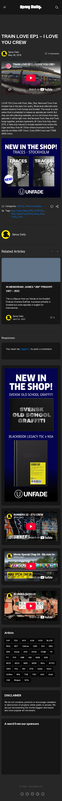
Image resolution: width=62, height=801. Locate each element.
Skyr (42, 214)
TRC (34, 674)
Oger (19, 214)
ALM (32, 640)
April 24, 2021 (19, 319)
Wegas (17, 680)
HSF (30, 211)
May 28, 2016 (14, 55)
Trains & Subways (33, 206)
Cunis (18, 211)
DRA (51, 646)
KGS (46, 657)
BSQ (8, 646)
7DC (16, 640)
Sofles (9, 674)
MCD (8, 663)
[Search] (56, 7)
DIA (43, 646)
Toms (13, 217)
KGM (38, 657)
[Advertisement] (28, 749)
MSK (26, 663)
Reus (36, 214)
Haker (25, 211)
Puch (24, 214)
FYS (14, 657)
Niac (13, 214)
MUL (43, 663)
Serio (48, 669)
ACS (24, 640)
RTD (31, 669)
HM (30, 657)
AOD (40, 640)
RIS (23, 669)
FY (7, 657)
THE (26, 674)
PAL (16, 669)
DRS (8, 652)
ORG (8, 669)
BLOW (49, 640)
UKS (42, 674)
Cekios (25, 646)
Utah (50, 674)
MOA (17, 663)
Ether (34, 652)
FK (51, 652)
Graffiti (20, 206)
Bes (13, 211)
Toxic (20, 217)
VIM (8, 680)
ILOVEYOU (38, 211)
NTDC (52, 663)
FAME (43, 652)
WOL (27, 680)
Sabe (39, 669)
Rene (30, 214)
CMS (35, 646)
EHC (26, 652)
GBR (22, 657)
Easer (17, 652)
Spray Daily (13, 52)
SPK (18, 674)
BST (16, 646)
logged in (25, 349)
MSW (34, 663)
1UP (8, 640)
